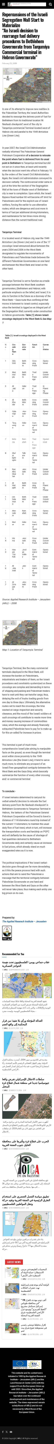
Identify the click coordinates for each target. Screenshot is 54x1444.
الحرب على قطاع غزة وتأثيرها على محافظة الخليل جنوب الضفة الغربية (25, 1143)
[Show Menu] (3, 4)
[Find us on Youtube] (11, 1432)
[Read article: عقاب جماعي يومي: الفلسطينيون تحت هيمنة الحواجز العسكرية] (27, 985)
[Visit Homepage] (27, 4)
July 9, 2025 (14, 1028)
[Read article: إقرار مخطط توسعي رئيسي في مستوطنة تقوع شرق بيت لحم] (12, 1328)
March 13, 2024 (16, 1090)
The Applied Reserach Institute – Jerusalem (24, 921)
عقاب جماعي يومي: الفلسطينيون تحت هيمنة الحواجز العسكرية (26, 963)
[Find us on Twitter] (6, 1432)
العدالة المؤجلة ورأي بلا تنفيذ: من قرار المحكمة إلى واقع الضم (22, 1022)
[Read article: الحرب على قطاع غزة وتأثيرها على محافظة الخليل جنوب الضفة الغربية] (27, 1164)
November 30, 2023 (17, 1149)
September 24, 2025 (17, 970)
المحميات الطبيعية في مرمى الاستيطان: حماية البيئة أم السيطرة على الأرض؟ (34, 1272)
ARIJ (19, 1438)
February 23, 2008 (9, 63)
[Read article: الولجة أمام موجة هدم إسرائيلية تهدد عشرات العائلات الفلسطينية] (12, 1288)
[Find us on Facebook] (2, 1432)
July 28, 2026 (34, 1335)
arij (5, 970)
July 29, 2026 (34, 1319)
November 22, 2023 (17, 1208)
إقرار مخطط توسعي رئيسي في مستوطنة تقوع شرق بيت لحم (34, 1327)
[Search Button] (50, 4)
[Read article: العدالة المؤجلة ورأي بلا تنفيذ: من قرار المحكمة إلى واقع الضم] (27, 1044)
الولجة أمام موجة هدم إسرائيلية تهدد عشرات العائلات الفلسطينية (35, 1287)
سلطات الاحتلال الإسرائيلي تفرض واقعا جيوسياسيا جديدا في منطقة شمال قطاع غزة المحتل (25, 1082)
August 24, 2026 (35, 1279)
